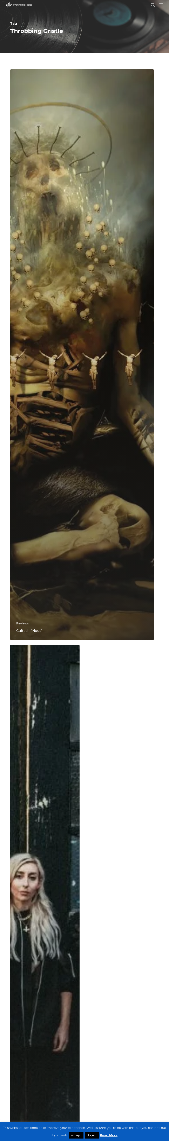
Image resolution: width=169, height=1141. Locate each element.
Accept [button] (76, 1135)
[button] (161, 5)
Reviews (22, 623)
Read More (108, 1135)
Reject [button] (92, 1135)
